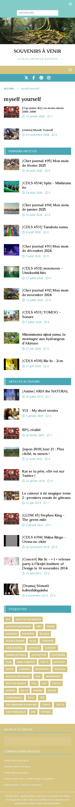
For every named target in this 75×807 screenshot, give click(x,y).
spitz (31, 697)
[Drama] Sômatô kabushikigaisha (35, 588)
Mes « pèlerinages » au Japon (37, 778)
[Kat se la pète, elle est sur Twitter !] (11, 475)
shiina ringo (14, 697)
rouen (52, 690)
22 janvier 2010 (35, 481)
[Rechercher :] (37, 12)
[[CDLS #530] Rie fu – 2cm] (11, 364)
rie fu (24, 690)
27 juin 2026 (33, 348)
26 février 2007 (35, 435)
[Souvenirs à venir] (37, 42)
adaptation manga (28, 619)
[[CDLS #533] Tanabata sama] (11, 230)
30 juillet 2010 (34, 396)
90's (8, 619)
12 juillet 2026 (34, 300)
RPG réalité (31, 430)
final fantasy (26, 662)
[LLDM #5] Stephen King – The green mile (43, 517)
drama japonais (16, 655)
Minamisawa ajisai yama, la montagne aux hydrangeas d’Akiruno (43, 339)
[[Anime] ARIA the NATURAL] (11, 394)
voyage (46, 712)
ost (44, 683)
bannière (28, 633)
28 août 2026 (34, 170)
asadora (11, 633)
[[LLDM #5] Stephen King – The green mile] (11, 518)
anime (51, 626)
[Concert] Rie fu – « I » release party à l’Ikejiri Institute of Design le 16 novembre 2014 (46, 563)
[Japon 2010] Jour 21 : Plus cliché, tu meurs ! (43, 451)
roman (37, 690)
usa (33, 712)
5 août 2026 (33, 256)
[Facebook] (33, 78)
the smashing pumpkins (21, 704)
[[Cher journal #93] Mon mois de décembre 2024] (11, 250)
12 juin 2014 (33, 503)
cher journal (14, 647)
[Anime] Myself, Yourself (37, 130)
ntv (34, 683)
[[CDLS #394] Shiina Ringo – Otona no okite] (11, 540)
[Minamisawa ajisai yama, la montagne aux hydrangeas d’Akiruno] (11, 338)
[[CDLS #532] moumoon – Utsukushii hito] (11, 272)
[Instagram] (48, 78)
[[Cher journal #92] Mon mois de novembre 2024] (11, 294)
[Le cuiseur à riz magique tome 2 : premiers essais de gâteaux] (11, 495)
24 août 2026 (34, 192)
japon (9, 669)
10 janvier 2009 (35, 116)
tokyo (46, 704)
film (8, 662)
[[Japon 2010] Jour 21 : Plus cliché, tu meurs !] (11, 452)
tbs (42, 697)
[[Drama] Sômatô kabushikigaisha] (11, 589)
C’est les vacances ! (31, 784)
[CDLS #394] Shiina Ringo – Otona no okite (44, 539)
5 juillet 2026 (34, 322)
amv (39, 626)
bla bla (44, 633)
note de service (16, 683)
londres (24, 669)
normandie (53, 676)
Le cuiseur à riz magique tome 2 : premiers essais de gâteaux (46, 495)
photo (56, 683)
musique (59, 669)
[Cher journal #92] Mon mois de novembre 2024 (45, 292)
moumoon (42, 669)
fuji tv (44, 662)
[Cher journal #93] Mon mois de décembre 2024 (45, 248)
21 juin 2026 (33, 366)
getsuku (59, 662)
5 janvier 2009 (34, 416)
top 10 (60, 704)
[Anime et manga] (11, 112)
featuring (58, 655)
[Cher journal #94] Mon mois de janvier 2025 (45, 207)
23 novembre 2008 (37, 134)
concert (50, 647)
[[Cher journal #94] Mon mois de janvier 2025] (11, 208)
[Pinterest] (41, 78)
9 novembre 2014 (37, 595)
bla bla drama (15, 640)
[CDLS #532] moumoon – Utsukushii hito (42, 270)
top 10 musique (16, 712)
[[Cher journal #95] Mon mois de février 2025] (11, 164)
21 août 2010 (34, 459)
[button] (69, 4)
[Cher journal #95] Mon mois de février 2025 (45, 163)
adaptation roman (18, 626)
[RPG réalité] (11, 433)
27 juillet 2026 (34, 278)
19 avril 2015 (34, 573)
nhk (38, 676)
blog (33, 640)
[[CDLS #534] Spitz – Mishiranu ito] (11, 186)
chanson (47, 640)
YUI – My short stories (40, 410)
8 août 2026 (33, 232)
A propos (23, 760)
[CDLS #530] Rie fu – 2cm (42, 361)
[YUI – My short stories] (11, 414)
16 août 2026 (34, 215)
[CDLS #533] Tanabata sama (45, 227)
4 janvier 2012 (34, 525)
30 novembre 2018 (37, 547)
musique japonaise (18, 676)
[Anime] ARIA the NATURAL (45, 391)
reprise (10, 690)
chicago (34, 647)
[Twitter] (26, 78)
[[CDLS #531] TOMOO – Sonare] (11, 316)
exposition (39, 655)
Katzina (8, 766)
